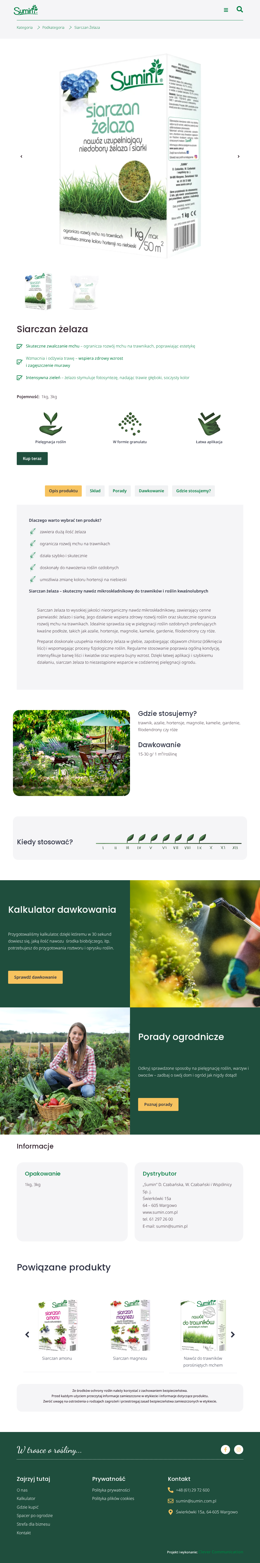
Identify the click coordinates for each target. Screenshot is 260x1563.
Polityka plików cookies (113, 1498)
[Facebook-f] (225, 1449)
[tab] (63, 490)
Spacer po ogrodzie (35, 1515)
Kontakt (24, 1533)
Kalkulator (26, 1498)
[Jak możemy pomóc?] (240, 10)
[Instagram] (238, 1449)
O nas (22, 1490)
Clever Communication (220, 1552)
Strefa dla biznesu (33, 1524)
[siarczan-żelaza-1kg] (130, 156)
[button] (226, 10)
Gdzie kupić (28, 1507)
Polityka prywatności (111, 1490)
